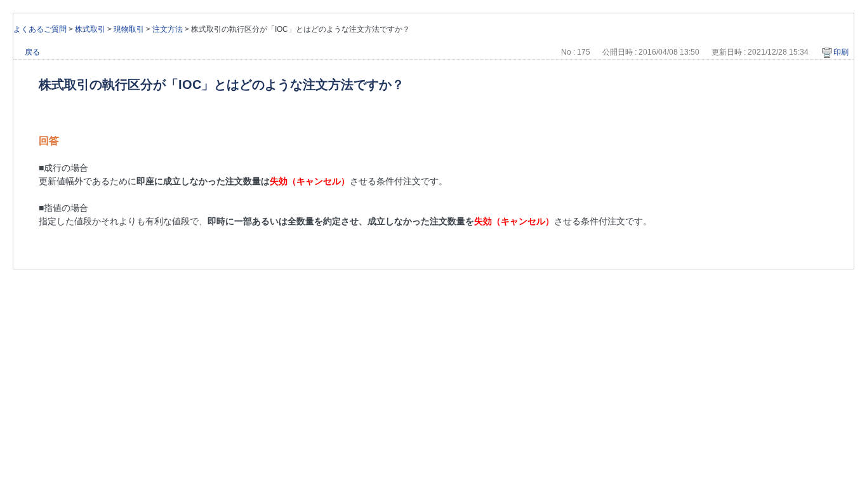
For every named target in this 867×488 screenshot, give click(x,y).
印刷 (841, 52)
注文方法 (167, 29)
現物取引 (129, 29)
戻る (32, 52)
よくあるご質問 (40, 29)
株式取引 (90, 29)
